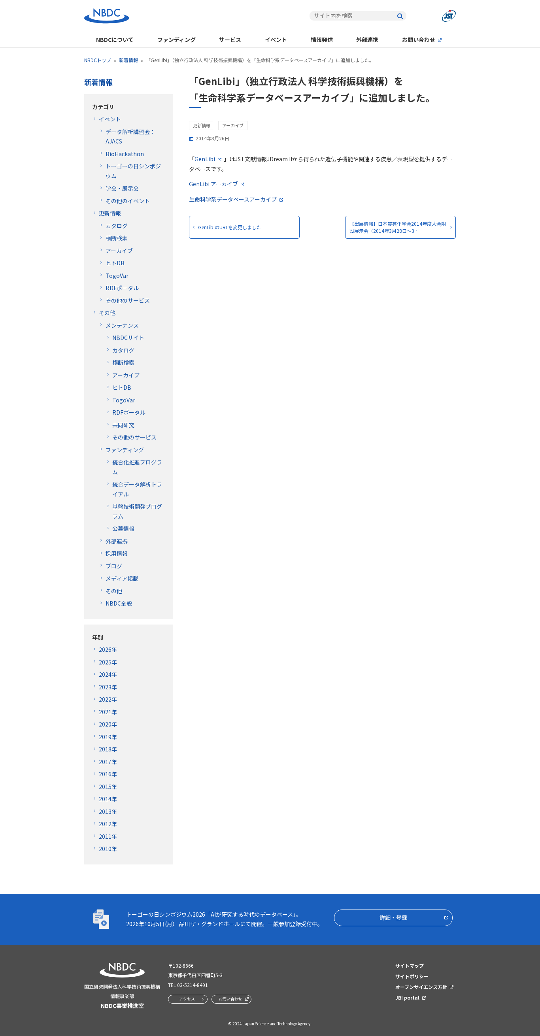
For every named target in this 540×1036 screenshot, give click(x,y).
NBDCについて (115, 39)
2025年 (108, 662)
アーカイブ (119, 251)
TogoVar (117, 275)
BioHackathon (125, 154)
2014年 (108, 799)
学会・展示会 (122, 188)
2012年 (108, 824)
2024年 (108, 674)
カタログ (117, 226)
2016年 (108, 774)
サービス (230, 39)
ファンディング (176, 39)
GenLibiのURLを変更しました (229, 227)
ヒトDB (115, 263)
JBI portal (407, 997)
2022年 (108, 699)
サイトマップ (409, 965)
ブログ (114, 566)
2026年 (108, 649)
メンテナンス (122, 325)
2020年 (108, 724)
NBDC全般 (119, 603)
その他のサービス (128, 300)
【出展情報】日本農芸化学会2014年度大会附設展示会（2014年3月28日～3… (397, 227)
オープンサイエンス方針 (421, 986)
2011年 (108, 836)
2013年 (108, 811)
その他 (107, 313)
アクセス (187, 999)
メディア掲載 (122, 578)
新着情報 (128, 60)
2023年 (108, 687)
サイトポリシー (412, 976)
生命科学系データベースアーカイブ (233, 199)
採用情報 (117, 553)
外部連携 (367, 39)
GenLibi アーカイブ (213, 184)
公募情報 (123, 528)
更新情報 (110, 213)
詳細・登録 (393, 917)
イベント (276, 39)
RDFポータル (122, 288)
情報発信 (322, 39)
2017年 (108, 762)
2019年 (108, 737)
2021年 (108, 712)
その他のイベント (128, 201)
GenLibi (204, 159)
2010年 (108, 849)
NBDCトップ (97, 60)
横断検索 (117, 238)
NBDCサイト (128, 338)
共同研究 (123, 425)
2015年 (108, 787)
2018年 (108, 749)
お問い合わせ (418, 39)
